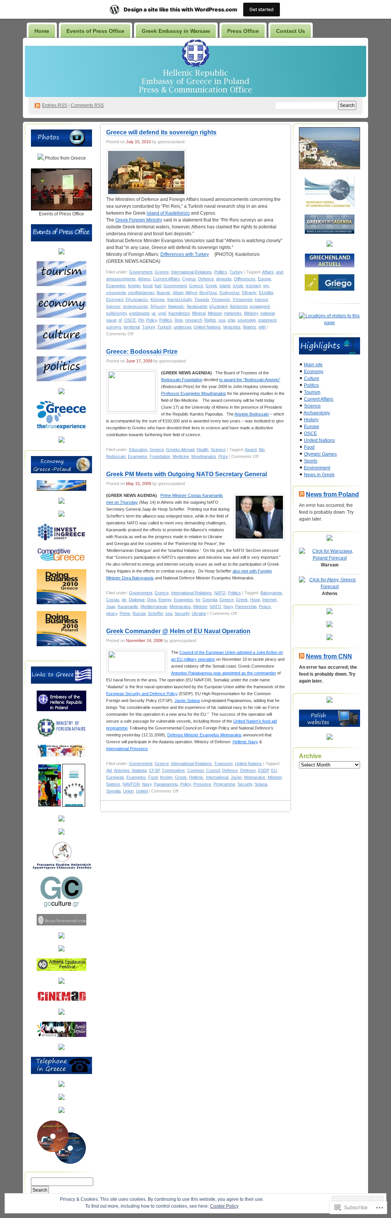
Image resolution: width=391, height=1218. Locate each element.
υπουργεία (116, 292)
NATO (220, 592)
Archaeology (317, 413)
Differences (244, 279)
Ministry (251, 313)
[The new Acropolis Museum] (61, 1048)
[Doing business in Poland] (61, 644)
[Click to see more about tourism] (61, 284)
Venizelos (232, 327)
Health (202, 449)
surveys (113, 327)
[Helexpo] (61, 515)
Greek (211, 285)
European (115, 777)
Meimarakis (180, 606)
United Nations (207, 327)
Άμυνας (163, 292)
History (311, 419)
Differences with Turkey (184, 254)
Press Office (243, 31)
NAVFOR (131, 784)
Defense (248, 770)
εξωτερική (218, 306)
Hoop (255, 599)
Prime (125, 613)
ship (231, 320)
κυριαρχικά (260, 306)
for (198, 599)
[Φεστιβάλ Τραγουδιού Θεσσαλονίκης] (61, 1035)
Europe (264, 279)
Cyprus (189, 279)
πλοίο (238, 285)
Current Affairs (166, 279)
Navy (228, 606)
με (154, 313)
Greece (162, 272)
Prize (223, 456)
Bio (262, 449)
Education (138, 449)
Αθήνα (191, 292)
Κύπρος (157, 299)
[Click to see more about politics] (61, 379)
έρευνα (261, 299)
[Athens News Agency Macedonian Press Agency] (61, 755)
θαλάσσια (238, 306)
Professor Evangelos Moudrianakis (193, 393)
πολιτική (253, 285)
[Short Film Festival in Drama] (61, 1013)
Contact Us (290, 31)
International (217, 777)
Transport (223, 763)
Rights (210, 320)
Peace (265, 606)
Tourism (312, 392)
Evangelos (116, 285)
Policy (151, 320)
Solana (261, 784)
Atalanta (139, 770)
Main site (313, 364)
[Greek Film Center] (61, 950)
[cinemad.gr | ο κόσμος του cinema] (61, 1000)
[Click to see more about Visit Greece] (61, 392)
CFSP (154, 770)
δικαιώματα (197, 306)
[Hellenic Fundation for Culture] (61, 924)
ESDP (263, 770)
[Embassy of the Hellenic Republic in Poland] (61, 709)
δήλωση (158, 306)
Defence (206, 279)
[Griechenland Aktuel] (329, 266)
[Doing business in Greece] (61, 602)
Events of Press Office (95, 31)
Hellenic (196, 777)
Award (251, 449)
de (124, 599)
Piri (141, 320)
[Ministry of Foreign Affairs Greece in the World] (61, 736)
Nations (113, 784)
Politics (220, 272)
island (225, 285)
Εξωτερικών (137, 299)
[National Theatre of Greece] (61, 982)
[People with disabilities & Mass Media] (61, 820)
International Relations (191, 272)
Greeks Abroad (180, 449)
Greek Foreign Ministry (138, 220)
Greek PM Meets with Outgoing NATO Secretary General (186, 474)
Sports (310, 461)
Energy (164, 599)
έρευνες (113, 306)
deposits (224, 279)
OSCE (130, 320)
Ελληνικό (114, 299)
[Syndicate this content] (301, 494)
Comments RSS (87, 105)
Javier (236, 777)
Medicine (181, 456)
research (193, 320)
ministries (233, 313)
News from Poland (332, 494)
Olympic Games (320, 454)
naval (111, 320)
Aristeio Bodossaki (251, 414)
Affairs (268, 272)
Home (41, 31)
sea (221, 320)
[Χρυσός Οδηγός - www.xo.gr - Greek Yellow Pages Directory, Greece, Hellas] (61, 1085)
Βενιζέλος (208, 292)
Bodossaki (116, 456)
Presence (202, 784)
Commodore (173, 770)
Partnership (246, 606)
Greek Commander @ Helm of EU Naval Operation (178, 631)
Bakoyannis (271, 592)
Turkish (164, 327)
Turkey (236, 272)
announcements (121, 279)
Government (140, 272)
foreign (134, 285)
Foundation (160, 456)
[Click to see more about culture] (61, 348)
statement (267, 320)
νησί (162, 313)
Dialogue (137, 599)
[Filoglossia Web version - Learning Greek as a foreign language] (61, 1162)
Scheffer (155, 613)
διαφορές (176, 306)
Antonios (122, 770)
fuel (158, 285)
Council (213, 770)
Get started (261, 9)
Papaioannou (166, 784)
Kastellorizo (179, 313)
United (142, 791)
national (267, 313)
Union (128, 791)
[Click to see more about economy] (61, 316)
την (266, 285)
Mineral (198, 313)
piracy (111, 613)
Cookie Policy (224, 1206)
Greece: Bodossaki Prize (142, 351)
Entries (54, 105)
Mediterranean (154, 606)
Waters (249, 327)
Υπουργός (220, 299)
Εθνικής (249, 292)
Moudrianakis (203, 456)
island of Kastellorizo (168, 213)
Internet (269, 599)
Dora (151, 599)
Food (153, 777)
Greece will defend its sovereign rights (161, 132)
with (262, 327)
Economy (313, 371)
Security (181, 613)
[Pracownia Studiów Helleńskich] (61, 868)
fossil (147, 285)
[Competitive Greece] (61, 560)
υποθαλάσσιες (141, 292)
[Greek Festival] (61, 969)
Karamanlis (128, 606)
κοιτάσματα (139, 313)
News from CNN (329, 656)
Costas (113, 599)
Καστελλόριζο (179, 299)
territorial (132, 327)
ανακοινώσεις (135, 306)
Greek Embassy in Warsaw (176, 31)
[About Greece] (49, 805)
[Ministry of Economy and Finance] (61, 489)
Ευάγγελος (230, 292)
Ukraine (199, 613)
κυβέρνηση (116, 313)
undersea (182, 327)
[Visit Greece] (61, 428)
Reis (178, 320)
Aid (109, 770)
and (279, 272)
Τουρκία (201, 299)
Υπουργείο (242, 299)
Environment (317, 468)
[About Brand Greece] (73, 805)
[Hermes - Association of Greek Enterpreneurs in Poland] (61, 502)
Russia (138, 613)
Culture (311, 378)
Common (195, 770)
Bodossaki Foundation (181, 379)
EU (274, 770)
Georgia (209, 599)
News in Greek (319, 474)
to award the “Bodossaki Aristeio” (249, 379)
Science (218, 449)
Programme (224, 784)
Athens (144, 279)
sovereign (247, 320)
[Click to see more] (41, 158)
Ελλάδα (266, 292)
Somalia (113, 791)
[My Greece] (61, 441)
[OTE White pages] (61, 1098)
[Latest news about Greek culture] (61, 905)
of (120, 320)
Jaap (110, 606)
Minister (215, 313)
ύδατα (178, 292)
